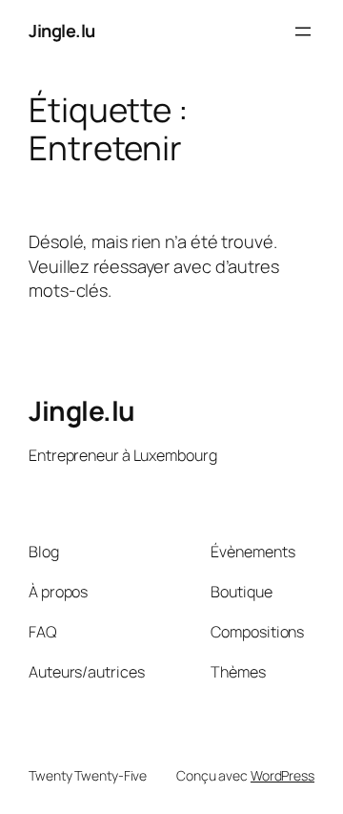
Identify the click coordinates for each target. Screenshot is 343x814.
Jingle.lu (62, 30)
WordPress (282, 775)
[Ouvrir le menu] (303, 31)
